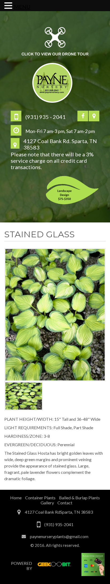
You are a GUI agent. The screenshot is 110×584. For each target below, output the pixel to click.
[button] (9, 5)
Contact (64, 502)
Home (16, 497)
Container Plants (40, 497)
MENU (22, 6)
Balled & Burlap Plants (79, 497)
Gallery (47, 502)
